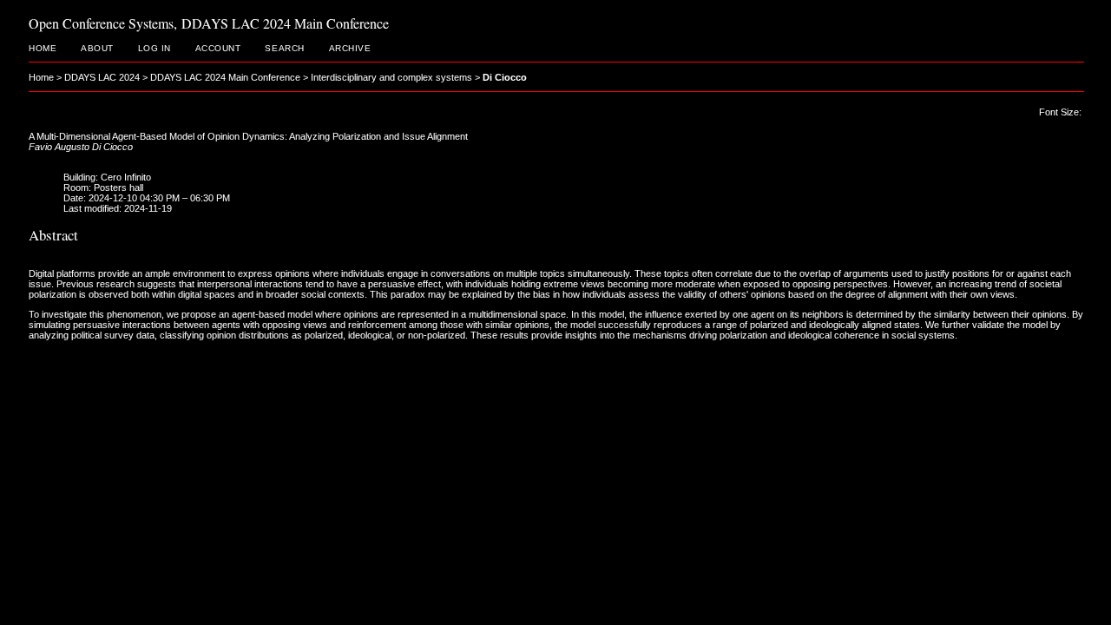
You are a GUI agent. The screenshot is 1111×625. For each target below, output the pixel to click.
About (97, 48)
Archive (350, 48)
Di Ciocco (505, 77)
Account (218, 48)
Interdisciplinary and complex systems (391, 77)
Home (42, 48)
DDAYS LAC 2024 (102, 77)
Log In (154, 48)
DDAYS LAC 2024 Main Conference (225, 77)
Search (284, 48)
